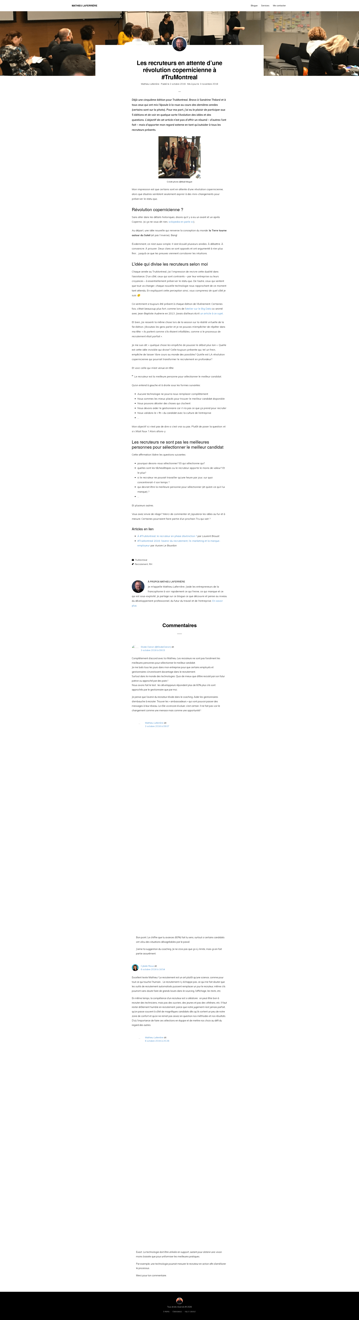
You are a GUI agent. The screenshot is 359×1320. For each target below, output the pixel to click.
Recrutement (141, 564)
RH (150, 564)
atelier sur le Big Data (198, 308)
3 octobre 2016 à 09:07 (157, 726)
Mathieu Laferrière (84, 5)
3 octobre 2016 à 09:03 (153, 650)
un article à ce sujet (211, 313)
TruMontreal (141, 559)
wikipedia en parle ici (181, 221)
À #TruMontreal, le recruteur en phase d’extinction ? (167, 536)
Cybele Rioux (147, 966)
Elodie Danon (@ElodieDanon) (156, 646)
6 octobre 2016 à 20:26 (157, 1040)
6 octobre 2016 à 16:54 (153, 969)
